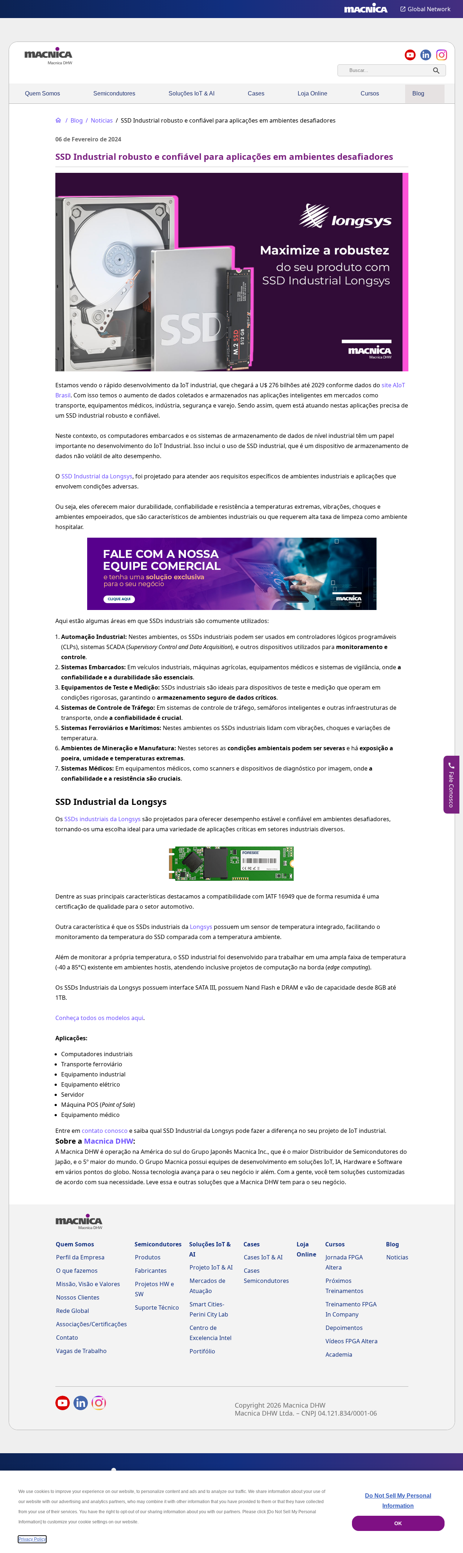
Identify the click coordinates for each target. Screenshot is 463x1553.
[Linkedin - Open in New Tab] (425, 55)
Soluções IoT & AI (191, 93)
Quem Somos (42, 93)
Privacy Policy (32, 1539)
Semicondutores (114, 93)
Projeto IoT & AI (211, 1267)
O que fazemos (77, 1271)
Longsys (201, 927)
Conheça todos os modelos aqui (99, 1018)
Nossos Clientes (77, 1297)
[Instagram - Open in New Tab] (99, 1404)
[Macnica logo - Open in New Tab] (366, 9)
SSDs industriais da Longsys (102, 819)
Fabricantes (151, 1271)
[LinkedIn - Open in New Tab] (80, 1404)
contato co (96, 1131)
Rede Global (72, 1311)
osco (121, 1131)
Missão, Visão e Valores (88, 1284)
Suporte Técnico (157, 1307)
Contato (67, 1337)
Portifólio (202, 1351)
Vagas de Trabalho (81, 1351)
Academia (339, 1354)
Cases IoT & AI (263, 1257)
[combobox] (391, 70)
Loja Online (312, 93)
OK (398, 1523)
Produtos (148, 1257)
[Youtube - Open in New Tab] (62, 1404)
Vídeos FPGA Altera (352, 1341)
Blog (418, 93)
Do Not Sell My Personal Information (398, 1501)
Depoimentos (344, 1328)
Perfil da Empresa (80, 1257)
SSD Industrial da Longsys (96, 476)
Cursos (370, 93)
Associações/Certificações (91, 1324)
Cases (256, 93)
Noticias (397, 1257)
